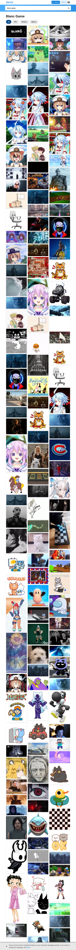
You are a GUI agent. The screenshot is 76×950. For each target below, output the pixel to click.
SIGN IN (63, 2)
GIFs (15, 22)
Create (56, 2)
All (8, 22)
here (28, 947)
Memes (34, 22)
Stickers (24, 22)
